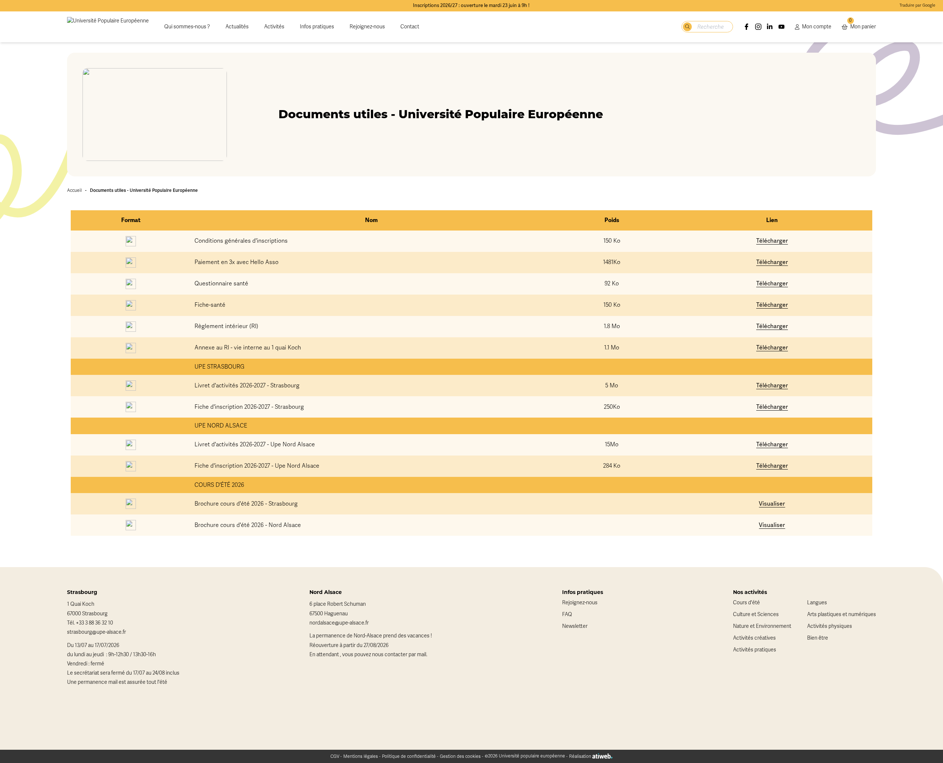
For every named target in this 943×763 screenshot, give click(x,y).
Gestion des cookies (460, 756)
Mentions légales (360, 756)
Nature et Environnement (762, 626)
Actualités (237, 27)
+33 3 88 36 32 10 (94, 623)
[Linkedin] (770, 27)
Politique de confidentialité (409, 756)
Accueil (74, 190)
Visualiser (772, 503)
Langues (817, 603)
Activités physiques (829, 626)
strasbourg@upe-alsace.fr (96, 632)
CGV (334, 756)
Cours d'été (746, 603)
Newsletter (575, 626)
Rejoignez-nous (367, 27)
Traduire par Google (917, 5)
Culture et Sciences (756, 614)
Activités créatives (754, 638)
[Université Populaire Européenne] (108, 26)
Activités (274, 27)
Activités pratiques (754, 650)
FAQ (567, 614)
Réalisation (580, 756)
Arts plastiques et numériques (841, 614)
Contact (409, 27)
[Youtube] (781, 27)
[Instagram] (758, 27)
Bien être (817, 638)
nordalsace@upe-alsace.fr (339, 623)
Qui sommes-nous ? (187, 27)
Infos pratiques (317, 27)
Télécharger (772, 241)
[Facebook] (746, 27)
